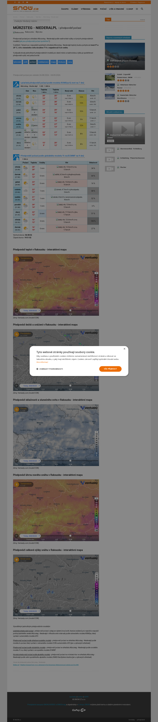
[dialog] (79, 361)
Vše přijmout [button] (110, 369)
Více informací (42, 362)
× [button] (124, 349)
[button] (49, 369)
